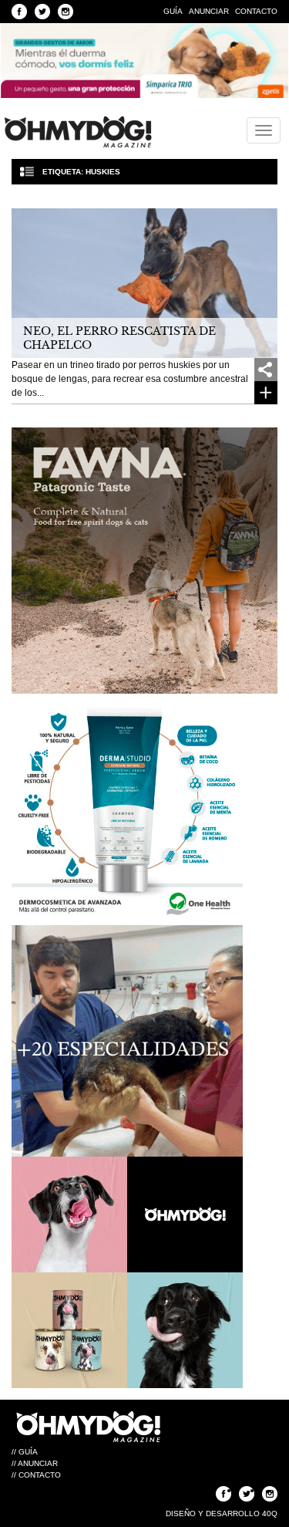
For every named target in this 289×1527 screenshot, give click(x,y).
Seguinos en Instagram (65, 11)
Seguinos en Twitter (42, 11)
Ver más (265, 392)
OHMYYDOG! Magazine (78, 131)
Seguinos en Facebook (19, 11)
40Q (269, 1513)
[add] (265, 369)
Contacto (256, 11)
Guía (173, 11)
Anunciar (209, 11)
